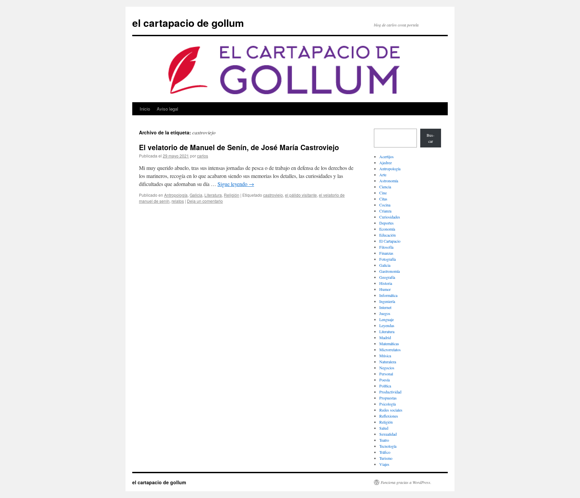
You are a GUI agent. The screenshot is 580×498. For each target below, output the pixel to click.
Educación (387, 235)
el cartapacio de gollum (188, 22)
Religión (231, 195)
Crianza (385, 210)
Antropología (176, 195)
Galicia (196, 195)
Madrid (385, 337)
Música (385, 355)
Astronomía (388, 180)
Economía (387, 229)
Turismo (385, 458)
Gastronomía (389, 271)
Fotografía (387, 259)
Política (385, 385)
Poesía (384, 379)
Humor (385, 289)
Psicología (387, 404)
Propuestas (388, 397)
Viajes (384, 464)
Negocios (386, 367)
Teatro (384, 440)
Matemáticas (389, 343)
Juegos (384, 313)
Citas (383, 198)
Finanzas (386, 253)
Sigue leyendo (236, 183)
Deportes (386, 223)
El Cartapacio (389, 241)
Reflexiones (388, 416)
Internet (385, 307)
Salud (383, 428)
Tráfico (384, 452)
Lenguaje (386, 319)
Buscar (430, 138)
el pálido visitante (301, 195)
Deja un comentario (205, 201)
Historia (385, 283)
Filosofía (386, 247)
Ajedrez (385, 162)
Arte (382, 174)
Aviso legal (167, 109)
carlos (202, 156)
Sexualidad (388, 434)
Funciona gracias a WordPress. (406, 482)
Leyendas (386, 325)
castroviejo (273, 195)
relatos (178, 201)
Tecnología (387, 446)
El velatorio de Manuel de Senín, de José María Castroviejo (239, 147)
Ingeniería (387, 301)
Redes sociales (390, 410)
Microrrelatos (390, 349)
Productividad (390, 391)
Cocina (384, 204)
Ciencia (385, 186)
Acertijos (386, 156)
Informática (388, 295)
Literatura (213, 195)
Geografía (387, 277)
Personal (386, 373)
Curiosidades (389, 217)
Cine (383, 192)
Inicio (145, 109)
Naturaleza (387, 361)
